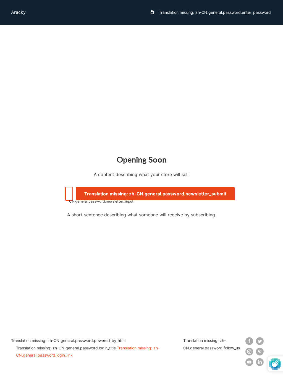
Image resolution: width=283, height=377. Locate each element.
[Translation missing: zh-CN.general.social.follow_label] (249, 341)
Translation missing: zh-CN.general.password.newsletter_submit (155, 194)
